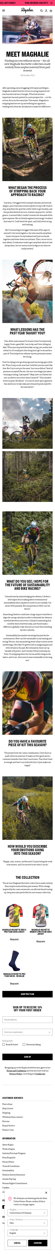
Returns (5, 1121)
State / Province (16, 1220)
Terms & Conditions (11, 1166)
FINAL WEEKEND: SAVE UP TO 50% (39, 3)
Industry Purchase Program (14, 1153)
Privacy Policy (15, 1074)
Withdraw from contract (12, 1117)
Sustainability (8, 1170)
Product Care (8, 1130)
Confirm (38, 1243)
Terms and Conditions (16, 1070)
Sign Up (27, 1057)
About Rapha (7, 1144)
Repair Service (8, 1125)
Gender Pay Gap (9, 1179)
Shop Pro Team (27, 994)
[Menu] (3, 10)
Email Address (10, 1020)
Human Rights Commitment (14, 1183)
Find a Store (7, 1104)
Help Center (7, 1108)
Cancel (17, 1243)
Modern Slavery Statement (13, 1175)
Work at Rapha (8, 1149)
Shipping (6, 1113)
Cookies (5, 1187)
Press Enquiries (8, 1157)
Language (14, 1230)
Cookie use (40, 1074)
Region (13, 1209)
